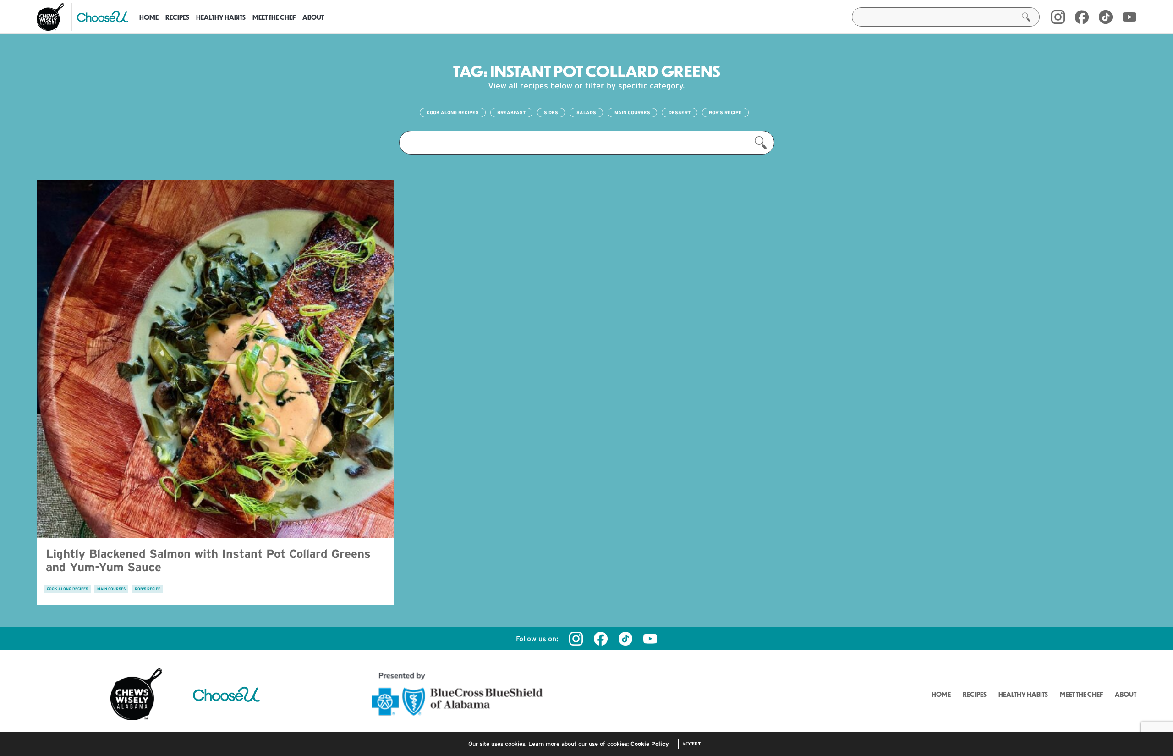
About (313, 17)
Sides (551, 112)
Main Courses (632, 112)
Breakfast (511, 112)
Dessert (680, 112)
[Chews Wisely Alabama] (50, 17)
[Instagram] (1058, 17)
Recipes (177, 17)
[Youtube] (1129, 17)
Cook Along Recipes (453, 112)
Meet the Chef (274, 17)
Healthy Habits (221, 17)
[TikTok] (1106, 17)
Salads (586, 112)
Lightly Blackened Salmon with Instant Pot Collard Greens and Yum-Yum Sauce (208, 560)
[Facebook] (1082, 17)
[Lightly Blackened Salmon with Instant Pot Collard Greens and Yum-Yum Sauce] (215, 359)
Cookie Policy (649, 743)
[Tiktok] (625, 639)
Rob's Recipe (725, 112)
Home (149, 17)
